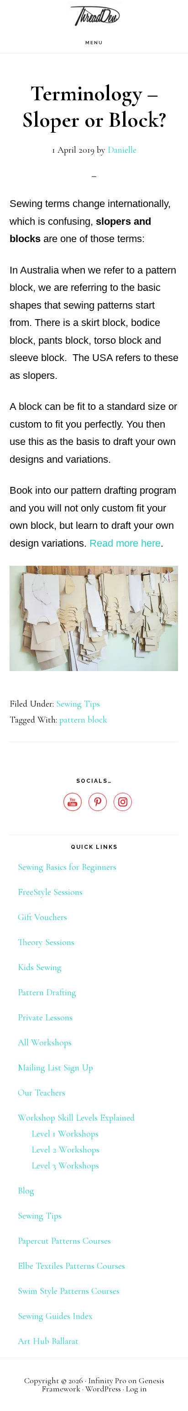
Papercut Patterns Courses (64, 1240)
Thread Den (94, 16)
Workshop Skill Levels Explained (76, 1117)
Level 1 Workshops (65, 1133)
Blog (26, 1190)
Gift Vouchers (42, 917)
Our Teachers (41, 1092)
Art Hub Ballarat (48, 1341)
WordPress (103, 1389)
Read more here (125, 543)
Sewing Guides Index (55, 1316)
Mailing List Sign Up (55, 1067)
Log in (136, 1389)
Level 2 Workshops (65, 1149)
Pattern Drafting (47, 992)
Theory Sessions (46, 942)
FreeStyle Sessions (50, 892)
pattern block (83, 719)
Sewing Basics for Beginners (67, 867)
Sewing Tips (78, 703)
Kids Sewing (40, 967)
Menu (94, 42)
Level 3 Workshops (65, 1165)
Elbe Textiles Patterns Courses (71, 1266)
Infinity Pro (107, 1380)
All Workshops (45, 1042)
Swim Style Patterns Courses (69, 1291)
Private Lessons (45, 1017)
